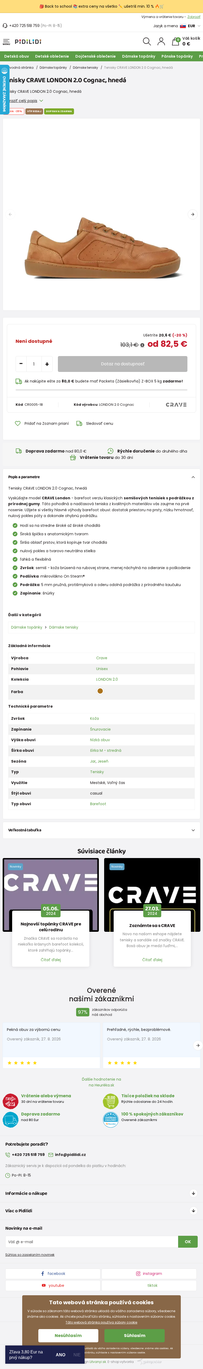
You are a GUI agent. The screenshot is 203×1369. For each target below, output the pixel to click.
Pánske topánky (177, 56)
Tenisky (97, 772)
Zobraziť (193, 17)
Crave (101, 658)
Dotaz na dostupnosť (123, 364)
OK (188, 1242)
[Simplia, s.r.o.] (149, 1361)
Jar (93, 761)
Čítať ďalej (51, 959)
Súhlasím (134, 1336)
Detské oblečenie (52, 56)
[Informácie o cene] (142, 345)
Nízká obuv (100, 740)
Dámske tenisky (85, 67)
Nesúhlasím (68, 1336)
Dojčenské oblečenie (95, 56)
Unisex (102, 668)
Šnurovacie (100, 729)
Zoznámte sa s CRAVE (152, 926)
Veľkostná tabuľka (24, 830)
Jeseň (103, 761)
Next (193, 214)
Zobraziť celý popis (20, 100)
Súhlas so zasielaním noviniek (29, 1254)
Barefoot (98, 803)
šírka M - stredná (105, 750)
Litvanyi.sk (98, 1361)
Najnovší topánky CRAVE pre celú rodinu (51, 927)
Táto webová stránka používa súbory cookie (101, 1322)
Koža (94, 718)
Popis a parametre (24, 477)
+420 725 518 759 (24, 25)
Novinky (15, 866)
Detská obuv (16, 56)
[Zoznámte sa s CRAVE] (152, 895)
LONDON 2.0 (107, 679)
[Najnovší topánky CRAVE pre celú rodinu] (51, 895)
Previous (10, 214)
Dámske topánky (138, 56)
